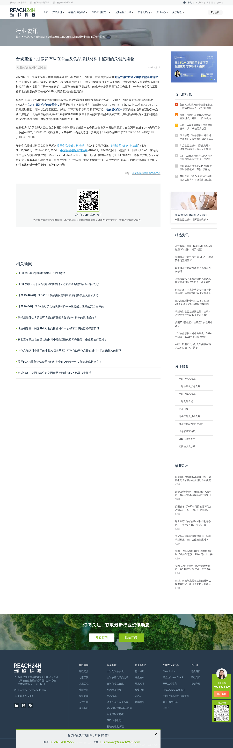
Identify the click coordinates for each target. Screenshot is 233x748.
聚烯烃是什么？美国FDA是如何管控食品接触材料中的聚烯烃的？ (57, 317)
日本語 (210, 2)
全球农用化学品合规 (189, 386)
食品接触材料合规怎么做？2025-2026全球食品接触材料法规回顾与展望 (193, 302)
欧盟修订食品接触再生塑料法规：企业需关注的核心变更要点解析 (193, 313)
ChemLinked (169, 671)
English (199, 2)
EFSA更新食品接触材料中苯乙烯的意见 (41, 273)
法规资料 (139, 677)
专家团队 (84, 677)
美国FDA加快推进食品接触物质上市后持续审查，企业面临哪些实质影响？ (196, 106)
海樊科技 (195, 671)
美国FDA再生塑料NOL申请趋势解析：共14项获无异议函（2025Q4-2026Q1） (196, 127)
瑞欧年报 (84, 689)
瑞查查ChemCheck (173, 677)
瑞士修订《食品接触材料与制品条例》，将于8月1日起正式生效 (195, 137)
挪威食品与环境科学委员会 (146, 173)
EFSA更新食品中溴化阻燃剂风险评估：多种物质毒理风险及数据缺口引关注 (193, 493)
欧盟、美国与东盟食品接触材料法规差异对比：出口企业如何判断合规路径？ (195, 117)
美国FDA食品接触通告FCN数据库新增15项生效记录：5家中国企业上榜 (196, 157)
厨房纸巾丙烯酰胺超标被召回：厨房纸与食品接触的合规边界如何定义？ (193, 478)
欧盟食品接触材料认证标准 (31, 67)
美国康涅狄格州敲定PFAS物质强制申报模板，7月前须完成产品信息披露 (196, 168)
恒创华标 (195, 683)
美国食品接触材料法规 (70, 145)
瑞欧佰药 (195, 677)
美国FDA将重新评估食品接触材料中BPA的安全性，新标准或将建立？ (60, 361)
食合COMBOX (170, 702)
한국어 (220, 2)
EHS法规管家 (170, 683)
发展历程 (84, 683)
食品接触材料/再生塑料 (191, 423)
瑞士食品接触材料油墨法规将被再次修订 (193, 270)
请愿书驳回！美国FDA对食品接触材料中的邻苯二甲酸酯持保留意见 (58, 328)
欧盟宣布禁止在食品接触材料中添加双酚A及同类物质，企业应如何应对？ (62, 339)
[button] (211, 79)
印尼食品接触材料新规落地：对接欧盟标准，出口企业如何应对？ (195, 147)
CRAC (138, 695)
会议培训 (139, 689)
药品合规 (183, 408)
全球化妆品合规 (187, 393)
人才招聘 (84, 702)
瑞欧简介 (84, 671)
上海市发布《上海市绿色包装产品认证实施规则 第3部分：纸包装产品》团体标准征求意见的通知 (193, 280)
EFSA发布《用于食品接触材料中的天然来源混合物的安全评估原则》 (59, 284)
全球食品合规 (186, 401)
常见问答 (139, 683)
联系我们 (84, 708)
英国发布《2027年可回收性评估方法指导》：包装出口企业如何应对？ (196, 178)
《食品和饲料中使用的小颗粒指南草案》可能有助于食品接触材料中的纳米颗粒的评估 (69, 350)
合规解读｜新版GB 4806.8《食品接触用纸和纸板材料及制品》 (193, 248)
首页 (45, 12)
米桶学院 (139, 702)
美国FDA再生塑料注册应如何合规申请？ (194, 324)
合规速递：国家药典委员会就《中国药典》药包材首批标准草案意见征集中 (193, 291)
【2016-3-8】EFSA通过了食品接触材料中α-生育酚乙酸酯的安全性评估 (61, 306)
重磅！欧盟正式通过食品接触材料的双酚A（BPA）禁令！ (193, 346)
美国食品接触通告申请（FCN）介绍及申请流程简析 (194, 259)
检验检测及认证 (187, 446)
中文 (190, 2)
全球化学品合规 (187, 378)
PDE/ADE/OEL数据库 (174, 689)
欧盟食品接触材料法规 (124, 145)
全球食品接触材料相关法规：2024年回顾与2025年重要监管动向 (193, 335)
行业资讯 (28, 36)
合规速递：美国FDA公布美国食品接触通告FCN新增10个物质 (54, 372)
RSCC (166, 708)
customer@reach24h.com (120, 742)
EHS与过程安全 (187, 438)
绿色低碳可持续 (187, 431)
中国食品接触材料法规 (74, 150)
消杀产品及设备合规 (189, 416)
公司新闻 (84, 695)
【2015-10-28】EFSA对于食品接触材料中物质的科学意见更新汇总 (58, 295)
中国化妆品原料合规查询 (176, 695)
